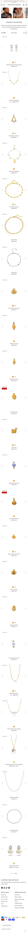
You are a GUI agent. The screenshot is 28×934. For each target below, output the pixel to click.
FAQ (2, 904)
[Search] (4, 4)
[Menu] (1, 4)
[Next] (26, 48)
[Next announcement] (26, 2)
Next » (16, 873)
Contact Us (17, 894)
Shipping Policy (18, 903)
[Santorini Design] (14, 5)
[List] (26, 33)
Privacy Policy (18, 897)
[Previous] (2, 48)
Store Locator (4, 897)
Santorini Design (7, 929)
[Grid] (24, 33)
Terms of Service (19, 905)
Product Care (4, 901)
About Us (3, 894)
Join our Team (4, 899)
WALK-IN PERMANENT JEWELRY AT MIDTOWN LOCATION (14, 1)
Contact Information (19, 907)
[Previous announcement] (24, 2)
